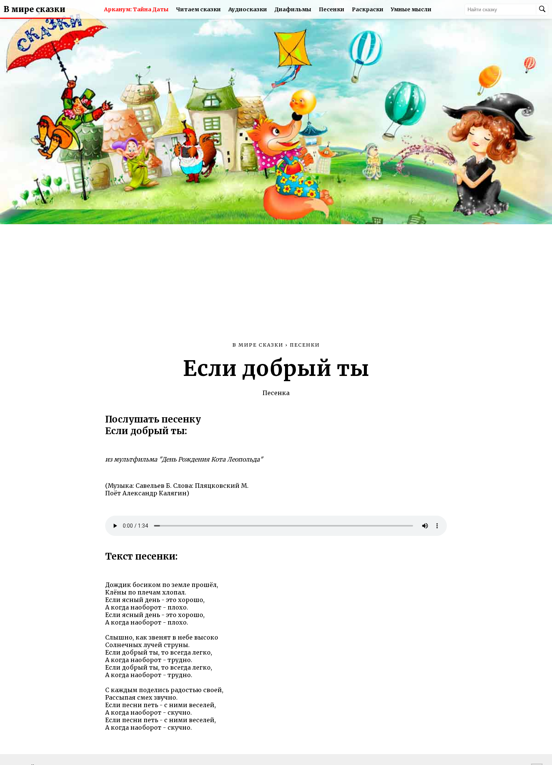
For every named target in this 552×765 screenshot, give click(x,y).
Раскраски (367, 9)
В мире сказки (34, 9)
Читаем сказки (198, 9)
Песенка (276, 393)
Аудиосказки (247, 9)
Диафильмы (292, 9)
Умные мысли (411, 9)
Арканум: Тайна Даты (136, 9)
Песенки (331, 9)
